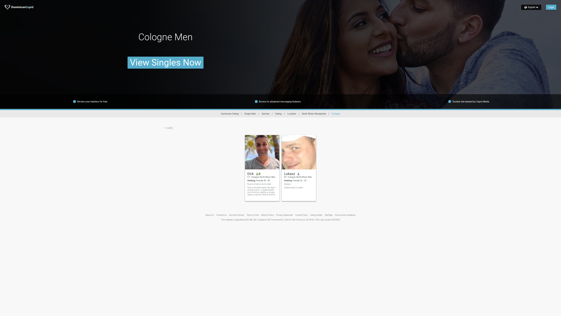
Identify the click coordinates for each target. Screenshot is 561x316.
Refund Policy (267, 215)
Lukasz (289, 174)
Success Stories (236, 215)
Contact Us (221, 215)
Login (551, 7)
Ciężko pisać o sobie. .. (294, 187)
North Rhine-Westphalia (314, 113)
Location (291, 113)
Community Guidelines (345, 215)
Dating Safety (316, 215)
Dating (278, 113)
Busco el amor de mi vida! (259, 184)
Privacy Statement (284, 215)
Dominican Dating (230, 113)
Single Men (250, 113)
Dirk (250, 174)
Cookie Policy (301, 215)
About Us (210, 215)
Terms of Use (252, 215)
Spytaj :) (287, 184)
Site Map (329, 215)
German (265, 113)
